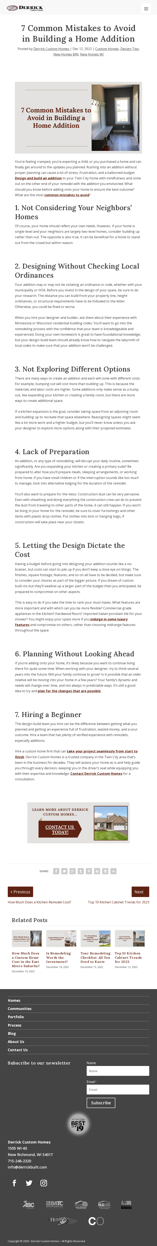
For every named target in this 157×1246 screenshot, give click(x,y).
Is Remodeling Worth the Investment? (58, 957)
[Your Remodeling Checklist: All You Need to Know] (96, 938)
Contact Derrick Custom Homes (96, 773)
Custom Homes (107, 49)
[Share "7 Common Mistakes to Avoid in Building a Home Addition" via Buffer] (105, 871)
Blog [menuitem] (12, 1033)
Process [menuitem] (14, 1025)
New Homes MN (65, 54)
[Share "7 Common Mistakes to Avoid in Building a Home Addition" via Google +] (72, 871)
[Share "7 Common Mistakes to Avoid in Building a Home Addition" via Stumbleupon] (113, 871)
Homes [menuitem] (14, 1000)
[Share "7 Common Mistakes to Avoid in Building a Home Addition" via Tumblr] (81, 871)
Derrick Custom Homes (52, 49)
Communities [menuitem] (19, 1008)
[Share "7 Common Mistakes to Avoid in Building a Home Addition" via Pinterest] (89, 871)
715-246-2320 (19, 1160)
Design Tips (129, 49)
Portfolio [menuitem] (16, 1016)
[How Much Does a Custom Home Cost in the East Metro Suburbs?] (27, 938)
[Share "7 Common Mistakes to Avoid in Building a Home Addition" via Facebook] (56, 871)
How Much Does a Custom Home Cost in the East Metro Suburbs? (26, 959)
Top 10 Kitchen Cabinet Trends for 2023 (128, 957)
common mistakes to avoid (66, 195)
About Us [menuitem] (16, 1041)
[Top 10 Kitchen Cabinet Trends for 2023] (130, 938)
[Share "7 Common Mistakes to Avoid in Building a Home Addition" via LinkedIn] (97, 871)
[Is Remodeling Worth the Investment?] (61, 938)
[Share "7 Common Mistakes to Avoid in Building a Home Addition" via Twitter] (64, 871)
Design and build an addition (38, 178)
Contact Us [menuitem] (18, 1049)
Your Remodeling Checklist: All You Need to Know (96, 957)
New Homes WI (92, 54)
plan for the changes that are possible (69, 691)
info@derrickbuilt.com (27, 1167)
